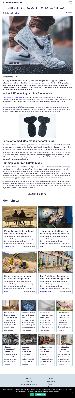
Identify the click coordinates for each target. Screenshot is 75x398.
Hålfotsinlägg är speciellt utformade (14, 97)
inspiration (69, 13)
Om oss (50, 384)
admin (17, 13)
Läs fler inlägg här (37, 194)
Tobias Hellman (9, 246)
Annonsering (51, 381)
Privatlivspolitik (41, 394)
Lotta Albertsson (45, 291)
